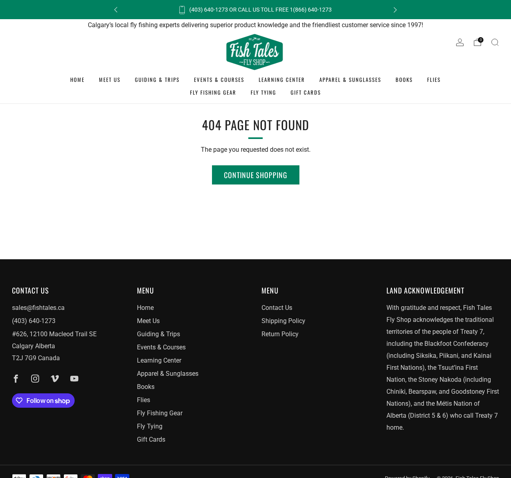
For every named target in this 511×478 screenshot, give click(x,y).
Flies (434, 79)
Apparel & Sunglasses (350, 79)
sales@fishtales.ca (38, 307)
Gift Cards (306, 92)
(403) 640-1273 (33, 321)
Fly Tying (263, 92)
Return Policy (280, 334)
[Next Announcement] (395, 9)
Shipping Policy (283, 321)
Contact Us (276, 307)
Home (77, 79)
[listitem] (255, 9)
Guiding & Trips (157, 79)
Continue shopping (255, 175)
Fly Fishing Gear (213, 92)
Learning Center (282, 79)
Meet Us (110, 79)
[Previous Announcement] (116, 9)
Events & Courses (219, 79)
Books (404, 79)
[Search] (495, 42)
